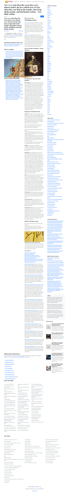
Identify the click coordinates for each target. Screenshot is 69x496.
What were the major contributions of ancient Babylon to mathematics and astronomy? (54, 231)
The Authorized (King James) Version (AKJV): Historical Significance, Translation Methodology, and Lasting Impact (55, 270)
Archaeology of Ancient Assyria (53, 129)
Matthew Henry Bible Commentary (11, 376)
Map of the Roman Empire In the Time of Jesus (33, 260)
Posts (33, 1)
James (48, 102)
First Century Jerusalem (51, 142)
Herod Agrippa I (50, 145)
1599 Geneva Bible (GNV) (8, 384)
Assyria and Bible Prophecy (52, 131)
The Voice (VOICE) (34, 412)
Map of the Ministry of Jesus (52, 161)
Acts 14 (14, 53)
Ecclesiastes (49, 40)
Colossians (49, 89)
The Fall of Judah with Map (52, 191)
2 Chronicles (49, 28)
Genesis (48, 7)
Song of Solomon (50, 41)
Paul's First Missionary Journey (53, 170)
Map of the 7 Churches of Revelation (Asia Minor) (34, 259)
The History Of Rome (51, 193)
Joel (48, 53)
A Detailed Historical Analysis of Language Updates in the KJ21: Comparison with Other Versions (55, 278)
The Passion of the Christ (52, 207)
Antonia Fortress (50, 128)
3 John (48, 110)
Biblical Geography (50, 137)
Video (39, 1)
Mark (48, 73)
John (48, 76)
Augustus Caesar (7, 452)
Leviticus (49, 10)
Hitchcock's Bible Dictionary (10, 378)
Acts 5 (19, 51)
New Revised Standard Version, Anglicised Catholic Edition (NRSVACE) (37, 396)
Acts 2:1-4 (26, 22)
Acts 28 (10, 57)
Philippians (49, 87)
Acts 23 (10, 56)
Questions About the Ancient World (54, 176)
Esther (48, 33)
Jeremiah (49, 45)
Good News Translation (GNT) (9, 428)
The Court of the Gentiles (52, 186)
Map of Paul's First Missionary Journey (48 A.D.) (33, 275)
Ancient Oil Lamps (50, 126)
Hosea (48, 51)
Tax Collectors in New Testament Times (55, 179)
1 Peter (48, 104)
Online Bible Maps (50, 168)
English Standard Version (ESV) (10, 417)
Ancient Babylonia (50, 121)
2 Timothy (49, 96)
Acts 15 (17, 53)
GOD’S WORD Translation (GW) (9, 426)
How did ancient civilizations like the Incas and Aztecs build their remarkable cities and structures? (55, 242)
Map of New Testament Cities (30, 258)
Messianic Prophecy (51, 165)
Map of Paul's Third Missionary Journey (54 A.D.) (34, 299)
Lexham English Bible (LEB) (23, 396)
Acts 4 (16, 51)
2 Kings (48, 25)
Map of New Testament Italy (30, 346)
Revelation (49, 114)
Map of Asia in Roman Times (30, 262)
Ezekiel (48, 48)
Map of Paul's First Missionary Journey (32, 255)
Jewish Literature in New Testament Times (55, 153)
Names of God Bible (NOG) (23, 404)
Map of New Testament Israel (30, 252)
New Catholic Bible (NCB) (22, 414)
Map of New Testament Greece (30, 339)
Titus (48, 97)
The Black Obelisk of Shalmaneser (53, 183)
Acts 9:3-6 (26, 34)
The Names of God (50, 202)
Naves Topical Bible (8, 368)
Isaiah (48, 43)
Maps (36, 1)
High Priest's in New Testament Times (54, 152)
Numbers (49, 12)
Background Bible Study (51, 134)
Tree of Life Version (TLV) (36, 414)
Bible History (22, 1)
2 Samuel (49, 22)
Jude (48, 112)
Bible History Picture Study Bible (18, 356)
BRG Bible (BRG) (7, 399)
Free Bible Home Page (9, 362)
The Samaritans (50, 213)
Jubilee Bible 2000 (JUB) (22, 393)
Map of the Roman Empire (29, 254)
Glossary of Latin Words (51, 144)
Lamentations (50, 46)
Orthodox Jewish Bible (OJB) (36, 401)
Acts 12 (7, 53)
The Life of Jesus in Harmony (52, 200)
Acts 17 (7, 55)
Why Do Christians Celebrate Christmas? (55, 260)
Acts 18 (10, 55)
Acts (48, 78)
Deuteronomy (49, 13)
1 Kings (48, 23)
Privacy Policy (32, 488)
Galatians (49, 84)
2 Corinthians (49, 82)
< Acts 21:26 (6, 30)
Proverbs (49, 38)
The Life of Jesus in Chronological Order (54, 199)
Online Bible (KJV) (8, 366)
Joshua (48, 15)
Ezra (48, 30)
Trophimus (20, 34)
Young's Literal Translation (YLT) (37, 422)
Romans (48, 79)
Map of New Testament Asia (30, 331)
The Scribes (49, 215)
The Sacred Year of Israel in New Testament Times (13, 479)
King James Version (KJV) (23, 394)
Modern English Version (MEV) (23, 399)
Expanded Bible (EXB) (8, 425)
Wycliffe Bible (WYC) (35, 420)
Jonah (48, 58)
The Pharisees (50, 209)
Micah (48, 59)
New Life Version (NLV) (22, 428)
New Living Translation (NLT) (23, 430)
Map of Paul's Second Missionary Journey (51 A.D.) (34, 284)
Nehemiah (49, 32)
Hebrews (49, 101)
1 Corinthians (49, 81)
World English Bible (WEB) (36, 415)
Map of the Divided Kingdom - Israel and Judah (33, 452)
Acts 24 (14, 56)
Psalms (48, 36)
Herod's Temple (50, 150)
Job (48, 35)
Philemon (49, 99)
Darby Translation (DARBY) (9, 408)
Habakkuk (49, 63)
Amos (48, 55)
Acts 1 (7, 51)
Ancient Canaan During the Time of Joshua (55, 123)
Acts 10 (17, 52)
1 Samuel (49, 20)
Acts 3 (13, 51)
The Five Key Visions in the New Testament (55, 264)
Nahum (48, 61)
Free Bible (32, 486)
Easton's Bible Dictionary (9, 372)
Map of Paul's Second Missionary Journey (32, 256)
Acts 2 (10, 51)
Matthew (49, 71)
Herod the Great (50, 149)
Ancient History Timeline (52, 124)
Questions (28, 1)
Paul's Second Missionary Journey (53, 171)
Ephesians (49, 86)
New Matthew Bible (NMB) (36, 384)
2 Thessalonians (50, 92)
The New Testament (51, 204)
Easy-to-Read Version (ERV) (9, 416)
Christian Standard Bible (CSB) (10, 400)
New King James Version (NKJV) (24, 426)
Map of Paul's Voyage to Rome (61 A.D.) (32, 310)
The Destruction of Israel (52, 189)
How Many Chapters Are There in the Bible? (55, 262)
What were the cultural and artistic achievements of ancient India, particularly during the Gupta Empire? (55, 238)
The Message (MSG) (35, 410)
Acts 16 (21, 53)
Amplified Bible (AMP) (8, 391)
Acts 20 (17, 55)
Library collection (50, 155)
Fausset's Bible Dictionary (10, 374)
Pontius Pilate (50, 174)
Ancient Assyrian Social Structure (53, 119)
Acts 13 (10, 53)
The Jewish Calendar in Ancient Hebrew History (13, 465)
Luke (48, 74)
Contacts (42, 1)
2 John (48, 109)
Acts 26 (21, 56)
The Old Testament (51, 205)
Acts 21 (21, 55)
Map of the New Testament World (31, 323)
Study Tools (16, 1)
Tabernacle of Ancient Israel (52, 178)
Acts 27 (7, 57)
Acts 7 (8, 52)
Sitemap (27, 488)
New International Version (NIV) (24, 425)
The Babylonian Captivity (52, 181)
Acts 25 (17, 56)
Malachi (48, 69)
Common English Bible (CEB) (9, 402)
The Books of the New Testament (53, 184)
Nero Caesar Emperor (51, 166)
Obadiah (48, 56)
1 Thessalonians (50, 91)
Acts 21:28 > (21, 30)
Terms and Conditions (39, 488)
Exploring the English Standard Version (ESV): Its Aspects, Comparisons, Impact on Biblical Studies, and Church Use (55, 274)
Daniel (48, 50)
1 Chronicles (49, 27)
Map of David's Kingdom (51, 157)
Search (42, 16)
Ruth (48, 18)
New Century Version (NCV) (23, 416)
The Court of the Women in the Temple (54, 188)
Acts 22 (7, 56)
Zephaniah (49, 64)
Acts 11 (21, 52)
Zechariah (49, 68)
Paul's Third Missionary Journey (53, 173)
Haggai (48, 66)
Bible (48, 136)
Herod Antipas (50, 147)
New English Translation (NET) (23, 417)
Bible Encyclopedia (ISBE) (9, 364)
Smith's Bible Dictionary (9, 370)
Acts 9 (14, 52)
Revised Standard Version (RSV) (37, 406)
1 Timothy (49, 94)
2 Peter (48, 105)
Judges (48, 17)
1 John (48, 107)
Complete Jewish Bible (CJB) (9, 404)
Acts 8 (11, 52)
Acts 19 (14, 55)
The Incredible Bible (51, 194)
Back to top (34, 490)
